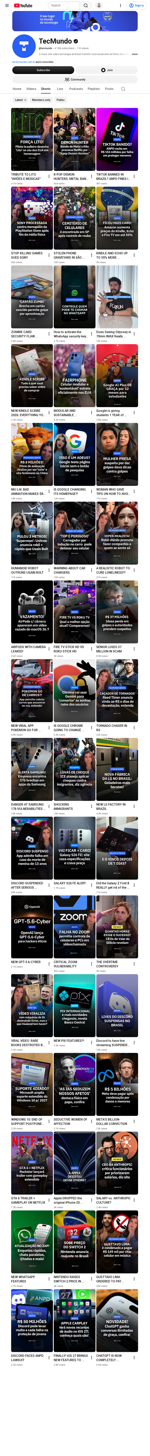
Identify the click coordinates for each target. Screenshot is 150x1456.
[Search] (85, 5)
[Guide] (7, 5)
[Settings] (120, 5)
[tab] (17, 89)
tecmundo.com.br (25, 62)
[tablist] (75, 89)
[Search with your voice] (99, 5)
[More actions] (49, 176)
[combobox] (65, 5)
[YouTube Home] (23, 5)
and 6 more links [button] (45, 62)
